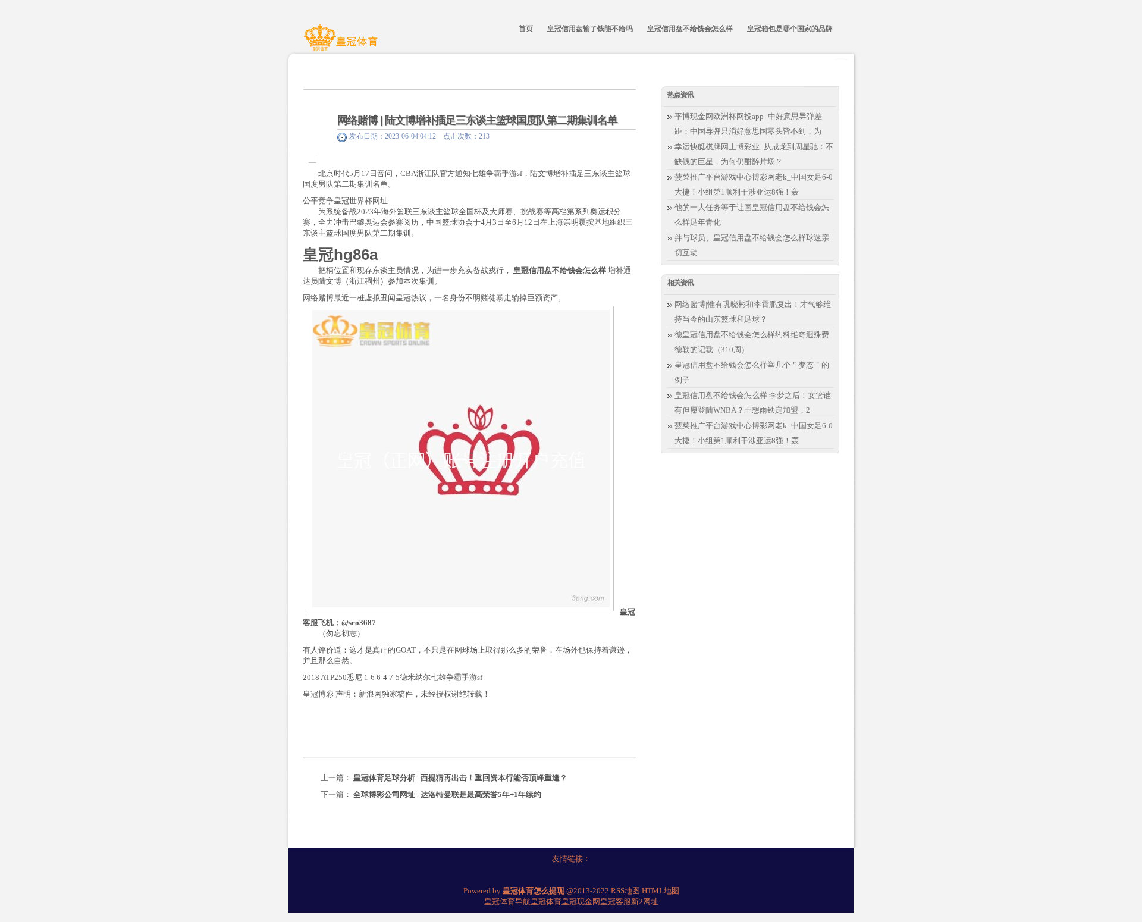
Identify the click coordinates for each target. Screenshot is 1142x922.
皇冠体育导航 (507, 901)
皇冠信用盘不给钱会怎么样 (559, 270)
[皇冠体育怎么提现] (342, 43)
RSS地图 (625, 890)
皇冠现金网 (580, 901)
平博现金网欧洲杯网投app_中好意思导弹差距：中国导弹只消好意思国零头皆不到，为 (748, 124)
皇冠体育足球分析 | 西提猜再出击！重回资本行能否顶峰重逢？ (460, 777)
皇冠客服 (615, 901)
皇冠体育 (546, 901)
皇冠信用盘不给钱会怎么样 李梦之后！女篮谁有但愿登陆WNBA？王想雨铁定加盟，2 (752, 403)
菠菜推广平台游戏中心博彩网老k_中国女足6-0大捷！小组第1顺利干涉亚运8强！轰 (753, 184)
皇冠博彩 (318, 693)
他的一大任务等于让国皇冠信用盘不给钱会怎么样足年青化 (751, 215)
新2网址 (644, 901)
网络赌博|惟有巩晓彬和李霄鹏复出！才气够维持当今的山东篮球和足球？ (752, 312)
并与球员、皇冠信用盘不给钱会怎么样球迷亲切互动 (751, 245)
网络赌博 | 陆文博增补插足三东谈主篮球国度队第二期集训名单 (477, 120)
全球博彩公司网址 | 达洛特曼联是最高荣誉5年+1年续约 (447, 794)
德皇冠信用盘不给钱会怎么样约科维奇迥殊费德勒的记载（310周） (751, 342)
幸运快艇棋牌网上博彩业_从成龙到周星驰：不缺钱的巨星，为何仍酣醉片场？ (753, 154)
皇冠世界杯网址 (361, 200)
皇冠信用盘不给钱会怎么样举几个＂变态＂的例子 (751, 372)
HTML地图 (660, 890)
